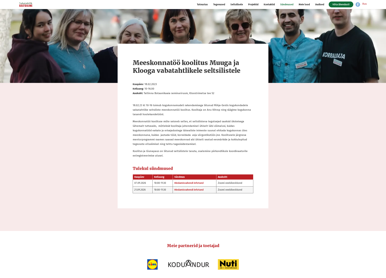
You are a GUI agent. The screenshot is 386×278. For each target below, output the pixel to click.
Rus (364, 3)
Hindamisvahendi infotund (189, 183)
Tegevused (219, 4)
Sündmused (286, 4)
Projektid (253, 4)
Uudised (319, 4)
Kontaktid (269, 4)
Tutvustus (202, 4)
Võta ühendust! (341, 4)
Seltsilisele (236, 4)
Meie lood (304, 4)
